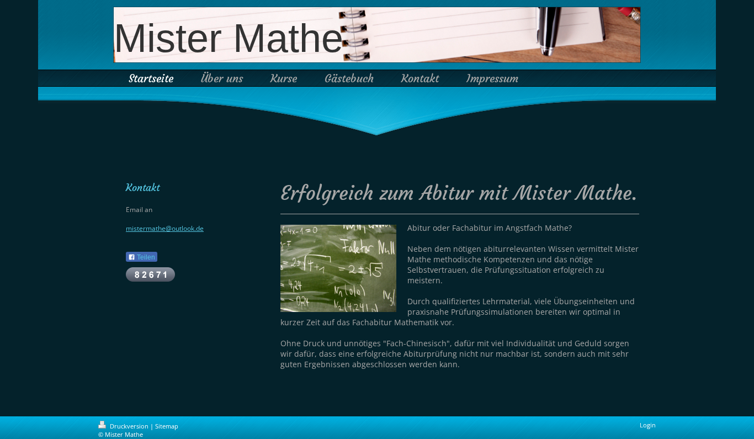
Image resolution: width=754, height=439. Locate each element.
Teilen (145, 257)
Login (648, 425)
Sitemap (166, 426)
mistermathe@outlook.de (165, 228)
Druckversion (129, 426)
